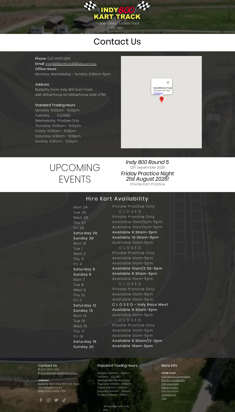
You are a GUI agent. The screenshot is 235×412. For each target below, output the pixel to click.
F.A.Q (164, 398)
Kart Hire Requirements (176, 376)
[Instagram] (48, 400)
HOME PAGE (169, 373)
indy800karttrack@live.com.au (71, 63)
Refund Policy (170, 387)
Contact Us (169, 394)
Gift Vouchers (170, 384)
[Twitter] (56, 400)
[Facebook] (40, 400)
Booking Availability (173, 380)
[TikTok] (64, 400)
